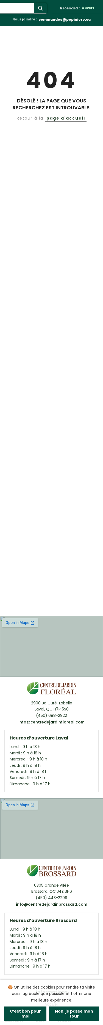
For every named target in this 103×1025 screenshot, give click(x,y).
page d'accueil (65, 118)
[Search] (40, 8)
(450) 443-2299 (51, 897)
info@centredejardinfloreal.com (51, 722)
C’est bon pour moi (25, 1013)
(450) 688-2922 (51, 715)
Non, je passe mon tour (74, 1013)
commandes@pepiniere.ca (64, 20)
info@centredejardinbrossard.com (51, 904)
